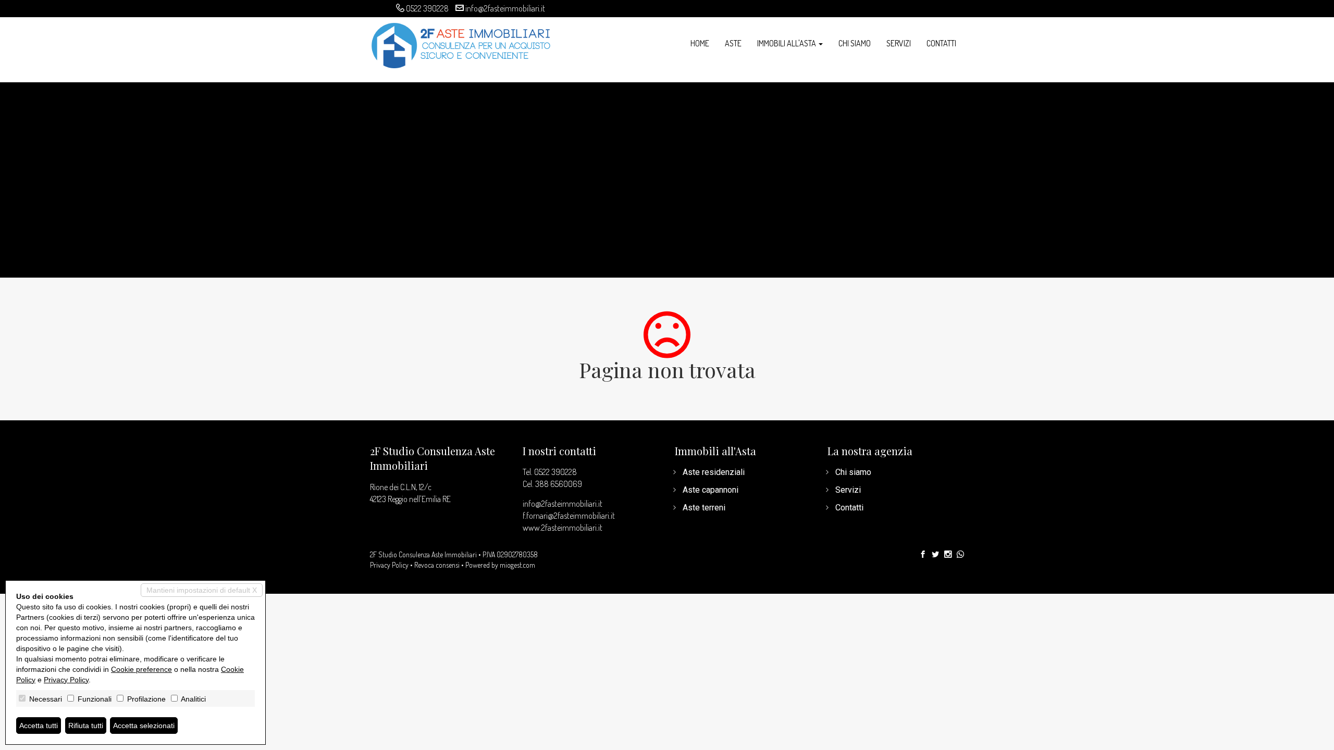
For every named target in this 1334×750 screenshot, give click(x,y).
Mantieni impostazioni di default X (201, 590)
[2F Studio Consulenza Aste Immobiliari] (461, 44)
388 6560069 (558, 484)
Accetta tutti (38, 725)
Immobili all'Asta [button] (787, 43)
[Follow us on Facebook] (923, 554)
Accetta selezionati (144, 725)
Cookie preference (141, 669)
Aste (733, 43)
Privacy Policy (389, 564)
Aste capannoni (710, 490)
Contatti (941, 43)
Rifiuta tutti (85, 725)
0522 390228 (427, 8)
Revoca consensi (437, 564)
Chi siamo (854, 43)
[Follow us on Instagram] (948, 554)
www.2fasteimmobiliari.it (562, 527)
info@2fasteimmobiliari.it (505, 8)
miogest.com (517, 564)
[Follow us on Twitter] (935, 554)
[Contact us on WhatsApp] (960, 554)
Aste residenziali (714, 472)
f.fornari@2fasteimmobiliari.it (569, 515)
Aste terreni (704, 507)
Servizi (898, 43)
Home (699, 43)
